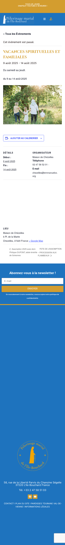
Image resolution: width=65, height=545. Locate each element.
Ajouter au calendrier (24, 138)
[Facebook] (30, 496)
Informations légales (37, 507)
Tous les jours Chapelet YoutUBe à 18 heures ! (32, 5)
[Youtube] (35, 496)
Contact (9, 503)
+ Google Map (36, 240)
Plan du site (22, 503)
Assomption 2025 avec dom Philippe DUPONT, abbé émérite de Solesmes (23, 252)
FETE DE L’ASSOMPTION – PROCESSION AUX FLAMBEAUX (50, 252)
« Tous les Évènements (17, 34)
